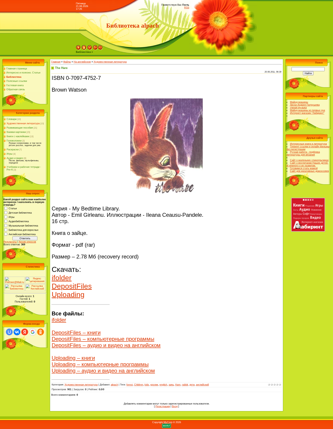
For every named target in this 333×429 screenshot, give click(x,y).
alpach (114, 384)
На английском (82, 61)
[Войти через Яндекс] (24, 332)
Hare (178, 384)
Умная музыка (298, 107)
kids (147, 384)
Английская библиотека (22, 234)
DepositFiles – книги (76, 332)
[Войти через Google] (32, 332)
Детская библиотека (20, 212)
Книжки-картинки (16, 132)
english (163, 384)
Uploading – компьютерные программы (100, 364)
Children (138, 384)
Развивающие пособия (20, 127)
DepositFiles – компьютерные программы (103, 339)
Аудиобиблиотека (19, 221)
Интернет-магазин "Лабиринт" (307, 113)
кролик (154, 384)
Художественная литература (23, 123)
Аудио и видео (15, 158)
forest (129, 384)
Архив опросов (27, 241)
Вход (175, 406)
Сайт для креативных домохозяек (309, 171)
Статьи (13, 208)
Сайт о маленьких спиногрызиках (309, 160)
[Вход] (100, 49)
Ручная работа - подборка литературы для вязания (303, 153)
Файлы (67, 61)
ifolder (62, 278)
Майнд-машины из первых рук (307, 110)
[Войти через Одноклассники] (40, 332)
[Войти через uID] (9, 332)
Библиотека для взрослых (24, 230)
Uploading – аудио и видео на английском (103, 371)
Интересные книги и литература (308, 143)
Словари (12, 119)
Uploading (68, 294)
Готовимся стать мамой (304, 168)
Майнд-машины (299, 102)
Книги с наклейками (18, 136)
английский (202, 384)
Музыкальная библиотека (23, 225)
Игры (9, 153)
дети (192, 384)
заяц (171, 384)
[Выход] (95, 49)
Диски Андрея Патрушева (305, 104)
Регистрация (162, 406)
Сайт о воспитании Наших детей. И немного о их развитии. (307, 164)
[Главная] (78, 49)
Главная (55, 61)
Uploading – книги (73, 358)
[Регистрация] (89, 49)
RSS (186, 7)
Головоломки (14, 140)
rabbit (185, 384)
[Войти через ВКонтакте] (17, 332)
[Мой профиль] (84, 49)
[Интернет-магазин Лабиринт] (308, 230)
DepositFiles (72, 286)
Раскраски (13, 149)
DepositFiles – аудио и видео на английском (106, 345)
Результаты (10, 241)
